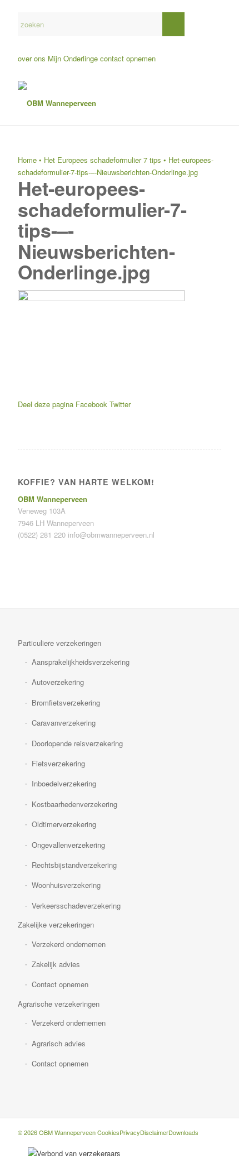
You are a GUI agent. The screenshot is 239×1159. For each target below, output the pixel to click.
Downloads (183, 1132)
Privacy (130, 1132)
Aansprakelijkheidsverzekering (81, 661)
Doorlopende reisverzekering (77, 743)
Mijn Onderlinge (73, 58)
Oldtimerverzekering (64, 824)
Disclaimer (154, 1132)
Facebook (91, 404)
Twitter (120, 404)
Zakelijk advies (56, 964)
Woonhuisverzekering (66, 885)
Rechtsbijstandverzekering (74, 864)
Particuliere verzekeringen (59, 643)
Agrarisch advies (59, 1043)
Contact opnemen (60, 984)
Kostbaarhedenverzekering (74, 804)
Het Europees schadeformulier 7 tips (102, 159)
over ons (32, 58)
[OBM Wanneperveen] (99, 103)
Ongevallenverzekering (68, 844)
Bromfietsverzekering (66, 702)
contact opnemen (128, 58)
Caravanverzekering (64, 722)
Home (27, 159)
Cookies (108, 1132)
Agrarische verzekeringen (58, 1003)
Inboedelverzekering (64, 783)
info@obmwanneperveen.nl (111, 534)
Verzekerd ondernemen (69, 944)
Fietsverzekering (58, 763)
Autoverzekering (58, 682)
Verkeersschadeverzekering (76, 905)
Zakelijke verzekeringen (56, 924)
